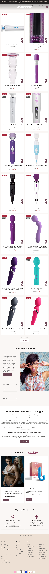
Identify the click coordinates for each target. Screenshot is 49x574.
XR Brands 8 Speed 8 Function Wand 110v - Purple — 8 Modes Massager (36, 125)
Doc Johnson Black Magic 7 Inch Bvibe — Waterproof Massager (36, 45)
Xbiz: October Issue (5, 560)
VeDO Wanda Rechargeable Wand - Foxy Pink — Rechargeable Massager (36, 329)
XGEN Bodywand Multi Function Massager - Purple (36, 206)
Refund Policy (42, 552)
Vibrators (17, 545)
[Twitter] (18, 535)
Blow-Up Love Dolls (19, 551)
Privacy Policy (42, 554)
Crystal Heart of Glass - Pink (12, 85)
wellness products (10, 366)
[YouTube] (25, 535)
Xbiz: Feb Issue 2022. (5, 562)
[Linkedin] (28, 535)
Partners (2, 553)
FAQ (40, 546)
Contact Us (41, 544)
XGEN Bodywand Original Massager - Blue (36, 165)
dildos (4, 359)
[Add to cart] (22, 41)
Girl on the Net (4, 558)
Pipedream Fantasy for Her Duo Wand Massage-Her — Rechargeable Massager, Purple (36, 247)
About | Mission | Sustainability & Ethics (5, 545)
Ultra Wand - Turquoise (36, 288)
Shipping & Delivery (43, 550)
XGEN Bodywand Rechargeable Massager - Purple (13, 166)
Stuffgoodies (26, 570)
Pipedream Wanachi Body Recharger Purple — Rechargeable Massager (12, 247)
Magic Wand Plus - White (12, 44)
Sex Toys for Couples (20, 549)
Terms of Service (42, 556)
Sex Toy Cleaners (30, 556)
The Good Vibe (30, 546)
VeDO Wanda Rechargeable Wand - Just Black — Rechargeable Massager (12, 329)
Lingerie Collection (19, 553)
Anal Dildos (29, 554)
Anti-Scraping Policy (43, 558)
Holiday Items (30, 552)
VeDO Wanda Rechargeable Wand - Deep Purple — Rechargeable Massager (12, 289)
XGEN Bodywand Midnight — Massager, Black (13, 206)
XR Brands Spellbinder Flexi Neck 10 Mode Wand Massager (12, 125)
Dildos (17, 547)
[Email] (31, 535)
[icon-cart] (44, 7)
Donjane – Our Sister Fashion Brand (5, 550)
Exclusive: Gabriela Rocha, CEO (6, 555)
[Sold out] (22, 121)
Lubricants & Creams (20, 555)
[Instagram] (23, 535)
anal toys (11, 357)
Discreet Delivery (42, 548)
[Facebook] (20, 535)
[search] (41, 7)
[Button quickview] (22, 39)
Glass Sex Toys (30, 550)
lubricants (9, 367)
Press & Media (4, 547)
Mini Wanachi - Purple (36, 85)
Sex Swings (29, 548)
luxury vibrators (6, 357)
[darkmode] (47, 7)
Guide (28, 544)
